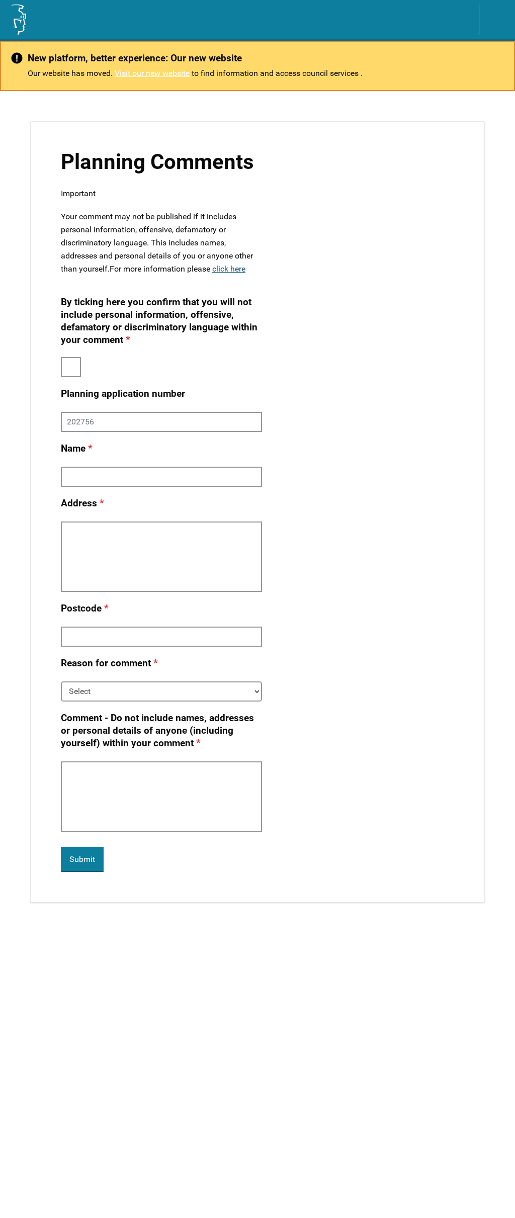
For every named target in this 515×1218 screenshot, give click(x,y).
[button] (497, 19)
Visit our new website (152, 73)
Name (73, 448)
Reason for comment (106, 663)
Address (79, 503)
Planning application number (123, 393)
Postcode (81, 608)
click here (228, 269)
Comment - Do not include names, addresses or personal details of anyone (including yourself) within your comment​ (157, 730)
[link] (18, 19)
